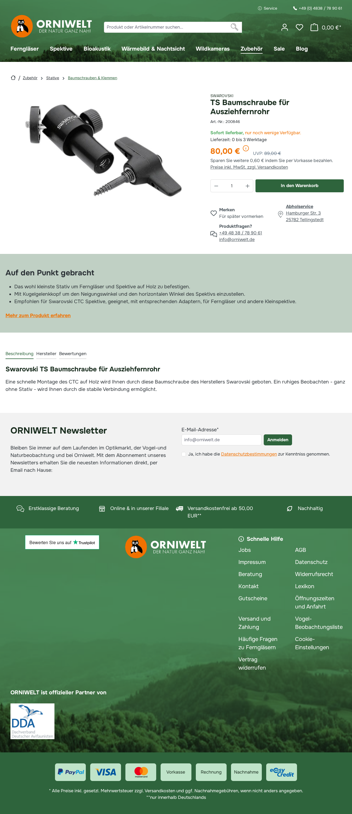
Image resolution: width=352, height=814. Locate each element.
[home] (13, 78)
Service (270, 8)
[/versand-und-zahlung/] (70, 772)
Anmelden (277, 440)
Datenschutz (311, 562)
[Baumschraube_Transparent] (104, 150)
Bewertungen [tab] (72, 354)
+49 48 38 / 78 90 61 (240, 233)
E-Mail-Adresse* (200, 430)
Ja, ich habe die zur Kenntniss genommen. (259, 454)
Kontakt (248, 586)
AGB (300, 550)
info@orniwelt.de (237, 239)
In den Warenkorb (299, 185)
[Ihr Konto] (284, 27)
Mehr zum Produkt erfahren (38, 316)
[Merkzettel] (299, 27)
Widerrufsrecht (314, 574)
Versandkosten (160, 791)
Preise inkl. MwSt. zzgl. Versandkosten (249, 167)
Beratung (250, 574)
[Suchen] (234, 27)
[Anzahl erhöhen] (248, 185)
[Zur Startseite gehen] (51, 26)
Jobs (244, 550)
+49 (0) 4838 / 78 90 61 (320, 8)
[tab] (20, 354)
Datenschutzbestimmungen (249, 454)
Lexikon (304, 586)
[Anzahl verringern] (216, 185)
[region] (104, 150)
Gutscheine (252, 598)
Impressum (252, 562)
